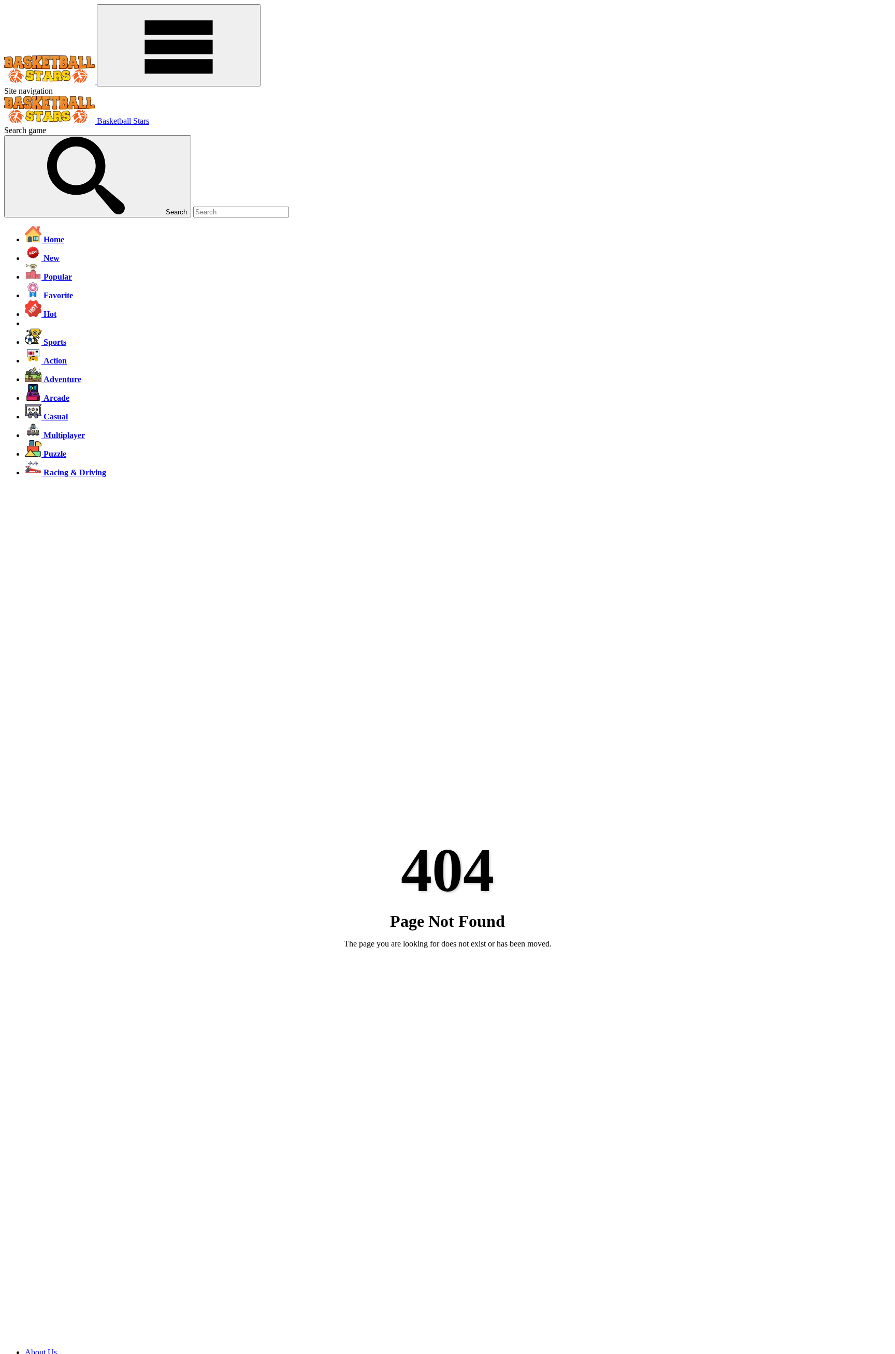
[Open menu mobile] (179, 45)
